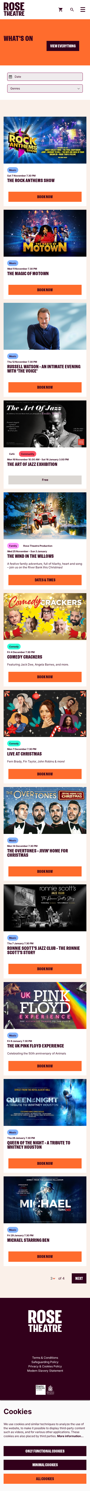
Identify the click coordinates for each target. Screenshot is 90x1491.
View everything (63, 46)
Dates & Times (45, 579)
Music (12, 170)
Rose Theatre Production (37, 545)
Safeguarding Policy (45, 1362)
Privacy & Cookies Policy (45, 1366)
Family (13, 545)
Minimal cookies (45, 1464)
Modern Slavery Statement (45, 1370)
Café (12, 453)
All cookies (45, 1478)
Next (79, 1278)
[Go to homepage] (18, 9)
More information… (70, 1436)
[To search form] (72, 10)
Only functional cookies (45, 1451)
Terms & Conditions (45, 1357)
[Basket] (61, 10)
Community (27, 453)
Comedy (14, 646)
